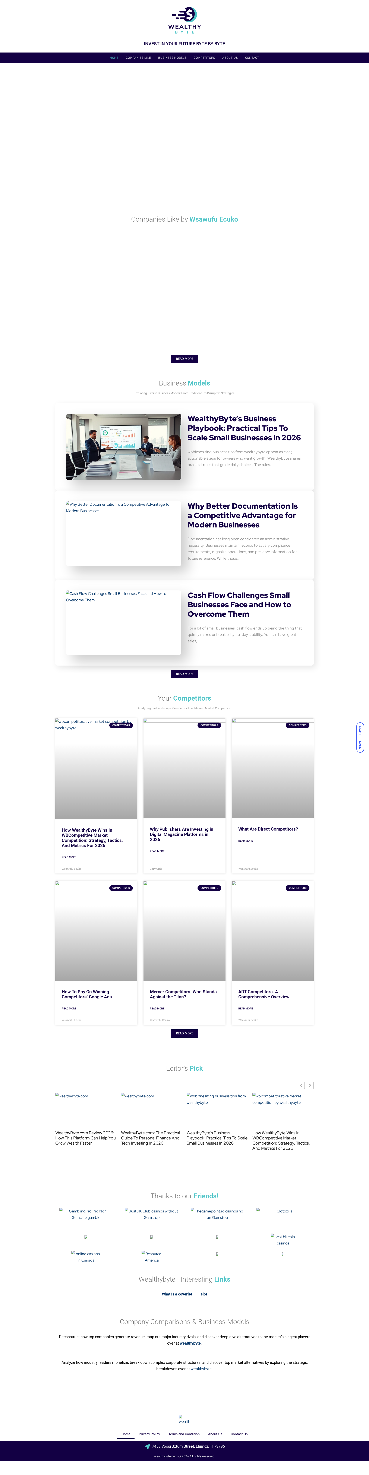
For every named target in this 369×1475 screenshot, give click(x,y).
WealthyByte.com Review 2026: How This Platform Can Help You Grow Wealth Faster (85, 1138)
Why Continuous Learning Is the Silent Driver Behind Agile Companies (267, 327)
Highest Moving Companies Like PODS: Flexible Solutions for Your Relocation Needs (269, 271)
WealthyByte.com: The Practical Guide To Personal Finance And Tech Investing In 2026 (150, 1138)
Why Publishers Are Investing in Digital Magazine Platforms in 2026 (181, 834)
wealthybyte (201, 1369)
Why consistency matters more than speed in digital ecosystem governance (272, 186)
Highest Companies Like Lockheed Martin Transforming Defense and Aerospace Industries (98, 327)
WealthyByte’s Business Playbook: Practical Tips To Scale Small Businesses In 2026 (244, 428)
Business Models (172, 58)
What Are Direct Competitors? (268, 829)
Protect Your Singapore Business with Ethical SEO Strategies (182, 189)
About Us (230, 58)
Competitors (204, 58)
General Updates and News (75, 125)
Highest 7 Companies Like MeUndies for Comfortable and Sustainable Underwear (186, 327)
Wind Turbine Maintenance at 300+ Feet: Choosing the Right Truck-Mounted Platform (271, 130)
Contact (252, 58)
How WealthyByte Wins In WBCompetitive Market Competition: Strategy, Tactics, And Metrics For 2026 (92, 838)
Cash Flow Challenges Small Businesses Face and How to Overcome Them (239, 604)
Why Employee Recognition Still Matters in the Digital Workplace (95, 189)
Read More (69, 857)
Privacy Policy (149, 1434)
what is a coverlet (177, 1294)
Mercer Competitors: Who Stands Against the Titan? (183, 994)
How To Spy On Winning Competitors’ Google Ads (87, 994)
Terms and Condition (184, 1434)
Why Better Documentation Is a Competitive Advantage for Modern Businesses (243, 515)
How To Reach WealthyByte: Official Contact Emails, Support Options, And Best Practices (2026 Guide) (141, 133)
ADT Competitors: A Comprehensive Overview (264, 994)
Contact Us (239, 1434)
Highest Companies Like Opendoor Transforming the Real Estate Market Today (140, 274)
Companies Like (138, 58)
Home (114, 58)
